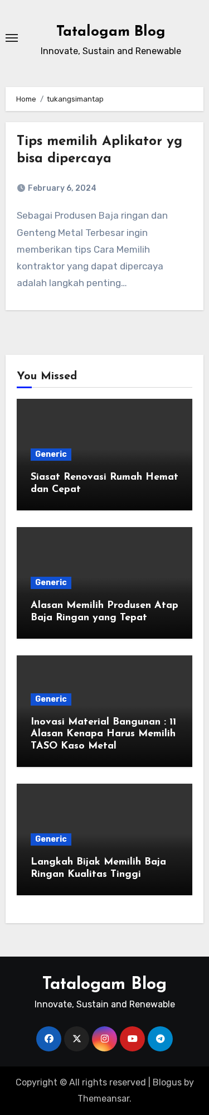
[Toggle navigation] (12, 38)
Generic (51, 454)
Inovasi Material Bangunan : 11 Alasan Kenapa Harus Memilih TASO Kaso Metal (103, 734)
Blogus (167, 1082)
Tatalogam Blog (111, 32)
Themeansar (103, 1098)
